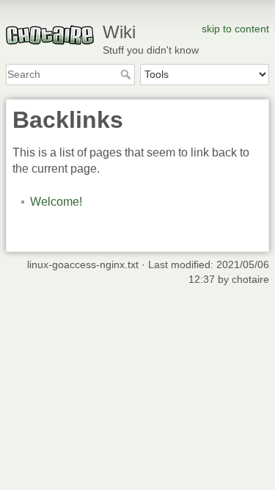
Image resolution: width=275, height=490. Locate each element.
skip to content (235, 29)
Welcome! (56, 201)
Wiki (119, 32)
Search (127, 74)
